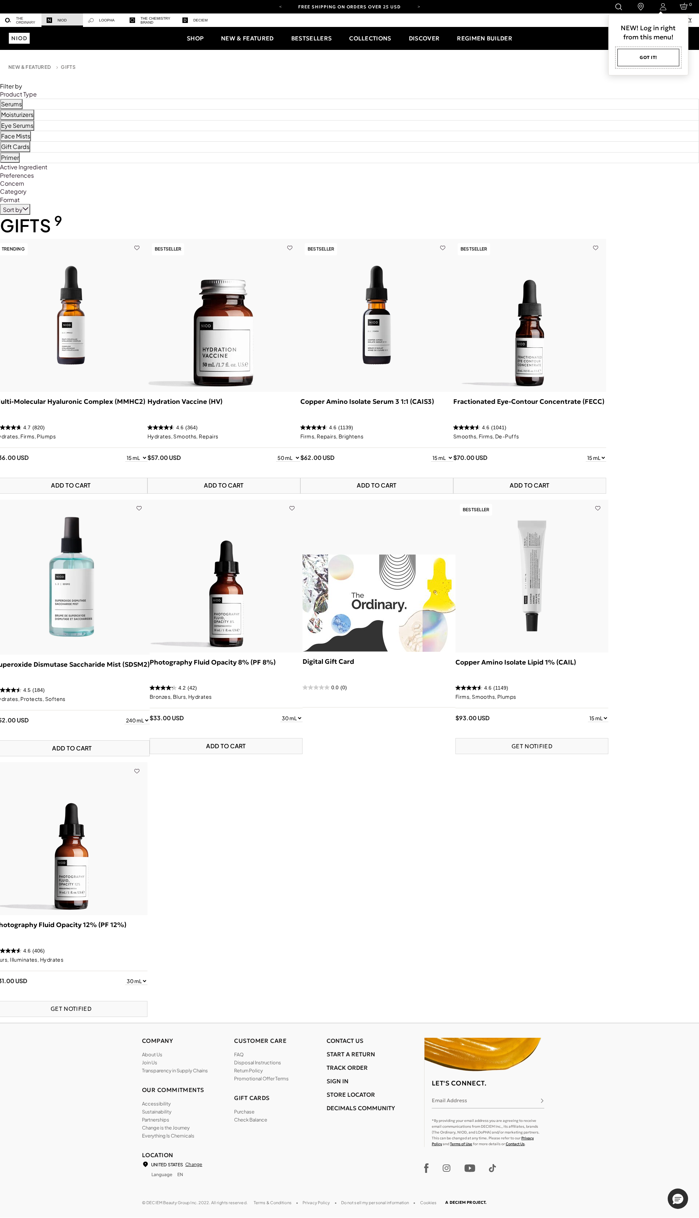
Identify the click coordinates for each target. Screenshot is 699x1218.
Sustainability (156, 1112)
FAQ (239, 1054)
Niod (62, 20)
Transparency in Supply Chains (175, 1070)
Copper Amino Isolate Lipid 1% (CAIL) (515, 662)
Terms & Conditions (273, 1202)
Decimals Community (361, 1108)
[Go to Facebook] (426, 1168)
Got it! (648, 57)
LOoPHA (107, 20)
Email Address (449, 1100)
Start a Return (351, 1054)
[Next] (418, 6)
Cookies (428, 1202)
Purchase (244, 1112)
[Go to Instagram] (446, 1168)
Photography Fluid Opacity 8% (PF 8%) (213, 662)
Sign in (337, 1081)
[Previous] (280, 6)
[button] (195, 38)
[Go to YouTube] (469, 1168)
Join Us (149, 1062)
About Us (152, 1054)
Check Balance (250, 1120)
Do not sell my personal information (375, 1202)
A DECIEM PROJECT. (465, 1202)
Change (193, 1164)
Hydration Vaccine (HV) (184, 401)
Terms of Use (461, 1144)
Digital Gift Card (328, 661)
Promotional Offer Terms (261, 1078)
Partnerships (155, 1120)
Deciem (200, 20)
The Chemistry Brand (155, 20)
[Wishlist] (137, 243)
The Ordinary (25, 20)
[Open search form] (618, 6)
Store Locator (351, 1094)
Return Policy (248, 1070)
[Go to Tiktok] (492, 1168)
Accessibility (156, 1104)
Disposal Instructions (257, 1062)
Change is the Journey (166, 1128)
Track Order (347, 1067)
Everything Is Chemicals (168, 1136)
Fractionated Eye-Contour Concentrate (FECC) (528, 401)
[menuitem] (21, 20)
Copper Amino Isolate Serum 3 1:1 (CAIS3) (367, 401)
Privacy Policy (316, 1202)
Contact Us (515, 1144)
